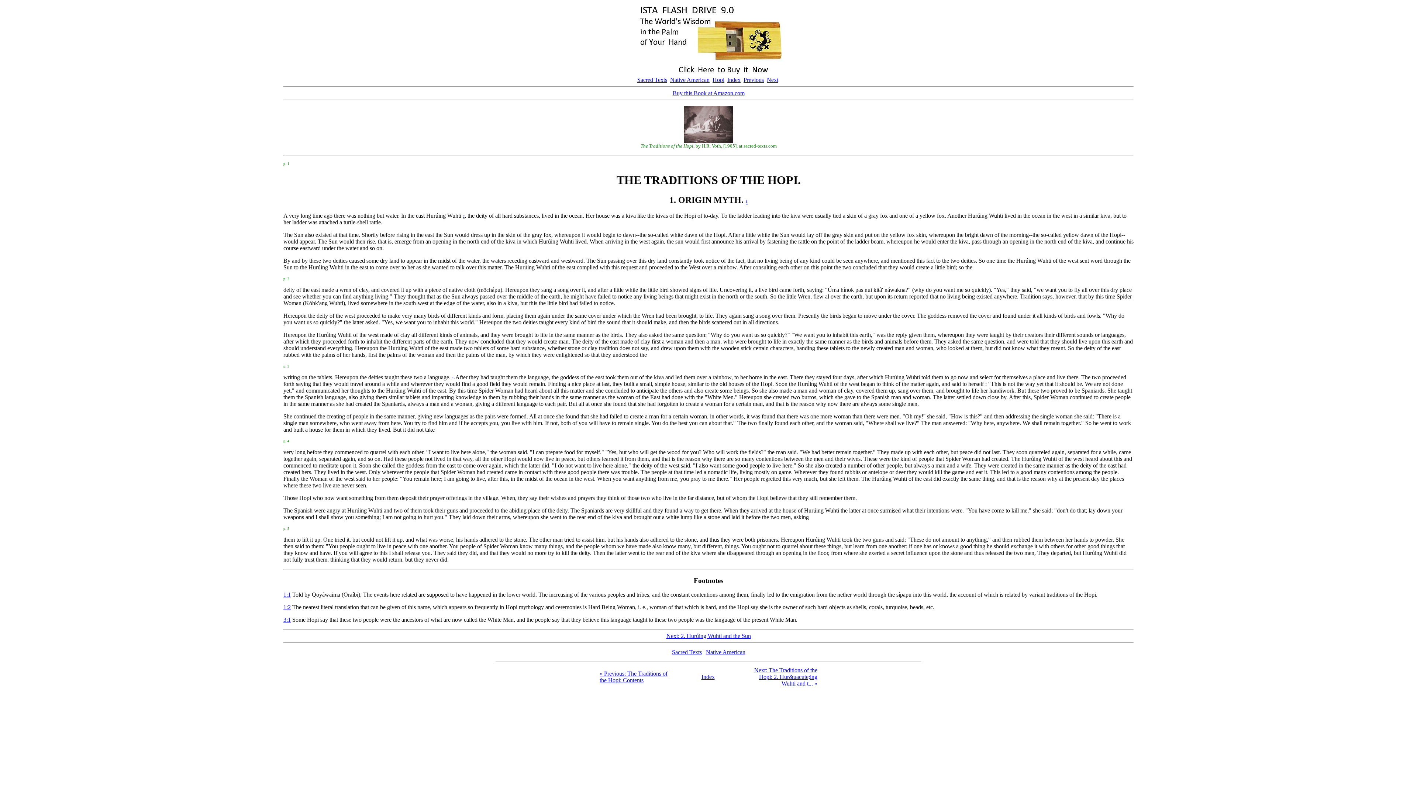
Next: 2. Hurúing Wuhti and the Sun (708, 636)
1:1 (287, 594)
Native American (690, 80)
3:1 (287, 620)
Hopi (718, 80)
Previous (754, 80)
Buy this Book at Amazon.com (709, 93)
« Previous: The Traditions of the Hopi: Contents (634, 676)
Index (734, 80)
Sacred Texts (652, 80)
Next (772, 80)
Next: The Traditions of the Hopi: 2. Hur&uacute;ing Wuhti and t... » (785, 677)
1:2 (287, 607)
